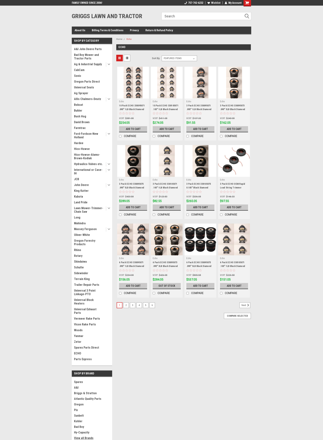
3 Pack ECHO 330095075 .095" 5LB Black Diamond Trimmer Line (131, 188)
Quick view (133, 95)
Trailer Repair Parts (86, 285)
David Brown (82, 122)
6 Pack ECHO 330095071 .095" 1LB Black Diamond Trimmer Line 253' (131, 266)
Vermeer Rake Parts (87, 318)
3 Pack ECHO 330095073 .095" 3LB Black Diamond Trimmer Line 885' (232, 109)
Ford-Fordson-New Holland (86, 135)
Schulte (79, 267)
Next (244, 305)
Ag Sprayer (81, 93)
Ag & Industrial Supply (88, 64)
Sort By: (156, 58)
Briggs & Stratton (85, 393)
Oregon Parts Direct (87, 81)
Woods (78, 330)
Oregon (79, 404)
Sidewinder (81, 273)
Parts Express (83, 359)
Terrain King (82, 279)
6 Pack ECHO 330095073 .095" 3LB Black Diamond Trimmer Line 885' (165, 266)
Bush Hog (80, 116)
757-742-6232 (195, 2)
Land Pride (80, 202)
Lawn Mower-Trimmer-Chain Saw (88, 209)
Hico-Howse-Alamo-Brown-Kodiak (87, 156)
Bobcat (78, 105)
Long (77, 217)
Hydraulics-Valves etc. (88, 164)
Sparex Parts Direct (86, 347)
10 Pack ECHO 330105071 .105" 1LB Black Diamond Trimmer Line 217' (166, 109)
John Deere (81, 185)
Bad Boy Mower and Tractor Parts (86, 56)
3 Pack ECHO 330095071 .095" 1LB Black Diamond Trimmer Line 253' (198, 109)
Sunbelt (79, 415)
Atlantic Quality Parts (87, 399)
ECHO (77, 353)
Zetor (77, 342)
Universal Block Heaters (84, 301)
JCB (76, 179)
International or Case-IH (88, 171)
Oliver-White (82, 235)
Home (119, 39)
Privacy (134, 30)
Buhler (78, 110)
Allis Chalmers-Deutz (87, 99)
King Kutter (81, 191)
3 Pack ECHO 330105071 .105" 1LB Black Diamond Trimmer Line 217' (165, 188)
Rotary (78, 256)
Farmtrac (80, 128)
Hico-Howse (82, 149)
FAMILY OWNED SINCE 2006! (87, 2)
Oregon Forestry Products (84, 242)
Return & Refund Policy (159, 30)
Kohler (78, 421)
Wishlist (215, 2)
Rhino (77, 250)
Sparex (78, 382)
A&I (76, 387)
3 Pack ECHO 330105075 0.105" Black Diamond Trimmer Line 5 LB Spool (199, 188)
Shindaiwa (80, 261)
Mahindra (80, 223)
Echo (129, 39)
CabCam (79, 70)
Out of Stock (167, 285)
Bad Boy (79, 427)
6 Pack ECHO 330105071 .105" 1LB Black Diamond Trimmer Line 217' (232, 266)
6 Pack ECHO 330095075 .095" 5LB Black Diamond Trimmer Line (198, 266)
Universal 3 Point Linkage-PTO (85, 292)
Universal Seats (84, 87)
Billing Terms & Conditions (107, 30)
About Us (80, 30)
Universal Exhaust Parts (85, 311)
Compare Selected (237, 316)
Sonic (77, 76)
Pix (76, 410)
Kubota (78, 196)
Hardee (78, 143)
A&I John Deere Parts (88, 49)
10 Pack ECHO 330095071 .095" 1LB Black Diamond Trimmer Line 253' (132, 109)
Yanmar (78, 336)
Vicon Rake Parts (85, 324)
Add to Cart (133, 128)
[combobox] (206, 16)
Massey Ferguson (85, 229)
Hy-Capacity (81, 432)
